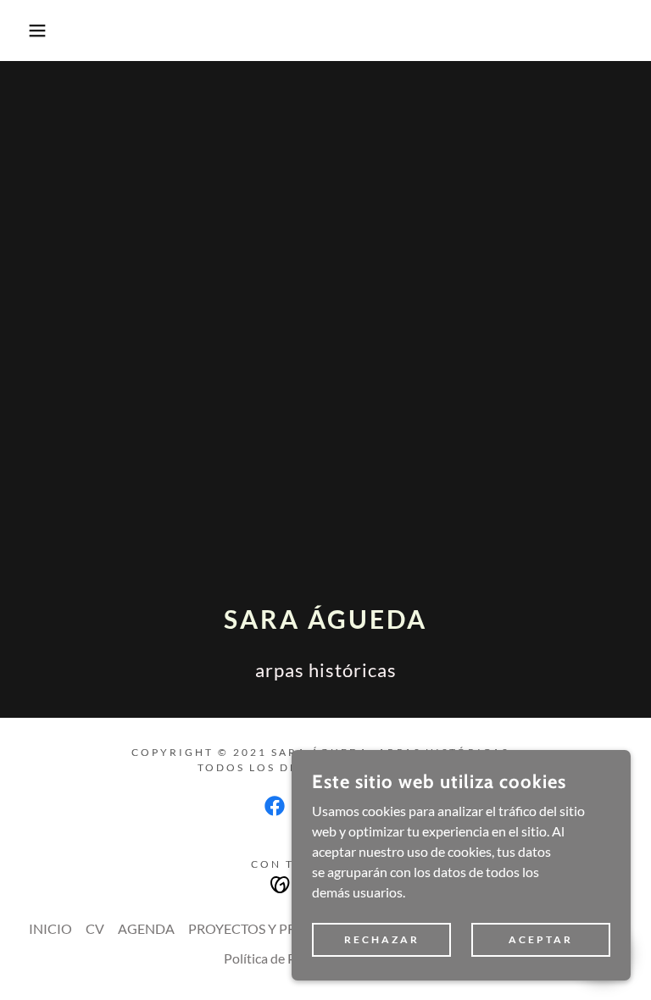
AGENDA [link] (146, 928)
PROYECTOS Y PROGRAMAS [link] (276, 928)
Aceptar (541, 939)
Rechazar (382, 939)
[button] (32, 30)
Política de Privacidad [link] (286, 958)
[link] (275, 806)
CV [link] (95, 928)
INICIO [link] (50, 928)
